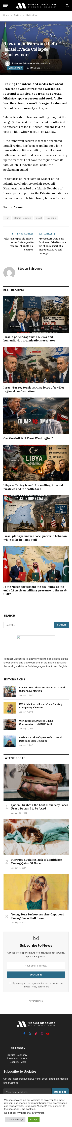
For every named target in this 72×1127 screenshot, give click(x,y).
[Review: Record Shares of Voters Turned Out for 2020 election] (10, 691)
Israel (39, 218)
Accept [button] (34, 1119)
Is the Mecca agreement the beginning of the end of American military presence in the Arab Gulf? (35, 590)
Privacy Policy (30, 986)
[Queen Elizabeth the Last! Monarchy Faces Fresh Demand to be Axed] (36, 782)
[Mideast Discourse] (36, 5)
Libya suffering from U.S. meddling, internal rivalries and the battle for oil (33, 487)
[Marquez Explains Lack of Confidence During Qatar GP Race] (36, 837)
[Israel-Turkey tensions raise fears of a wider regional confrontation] (36, 365)
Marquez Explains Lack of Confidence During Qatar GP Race (36, 861)
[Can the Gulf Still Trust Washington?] (36, 416)
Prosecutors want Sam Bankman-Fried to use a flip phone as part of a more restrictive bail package (52, 246)
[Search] (67, 5)
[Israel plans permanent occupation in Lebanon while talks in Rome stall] (36, 513)
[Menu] (5, 5)
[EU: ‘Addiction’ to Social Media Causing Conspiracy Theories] (10, 708)
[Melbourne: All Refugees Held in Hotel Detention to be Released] (10, 741)
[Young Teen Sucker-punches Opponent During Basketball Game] (36, 892)
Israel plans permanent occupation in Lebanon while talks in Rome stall (35, 537)
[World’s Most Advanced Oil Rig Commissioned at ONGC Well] (10, 724)
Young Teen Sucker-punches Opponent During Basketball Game (37, 916)
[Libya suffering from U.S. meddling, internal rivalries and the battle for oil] (36, 463)
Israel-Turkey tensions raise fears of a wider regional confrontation (33, 389)
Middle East (15, 68)
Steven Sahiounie (23, 63)
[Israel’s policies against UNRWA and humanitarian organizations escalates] (36, 314)
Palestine (51, 218)
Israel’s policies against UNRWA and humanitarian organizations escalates (29, 338)
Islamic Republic (22, 218)
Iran (7, 218)
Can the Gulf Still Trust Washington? (28, 438)
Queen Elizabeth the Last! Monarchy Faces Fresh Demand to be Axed (39, 806)
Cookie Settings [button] (15, 1119)
